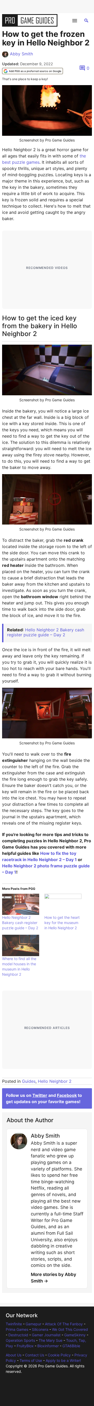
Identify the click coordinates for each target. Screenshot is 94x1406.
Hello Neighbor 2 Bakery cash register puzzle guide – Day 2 (45, 632)
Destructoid (18, 1335)
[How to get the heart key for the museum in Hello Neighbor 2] (62, 904)
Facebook (67, 1095)
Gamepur (33, 1324)
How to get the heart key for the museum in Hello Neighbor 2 (62, 922)
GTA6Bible (71, 1346)
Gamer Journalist (46, 1335)
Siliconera (40, 1329)
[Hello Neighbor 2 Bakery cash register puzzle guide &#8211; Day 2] (20, 904)
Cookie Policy (59, 1355)
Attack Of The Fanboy (64, 1324)
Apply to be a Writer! (63, 1360)
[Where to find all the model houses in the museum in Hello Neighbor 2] (20, 945)
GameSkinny (75, 1335)
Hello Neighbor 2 (55, 1081)
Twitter (39, 1095)
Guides (29, 1081)
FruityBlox (25, 1346)
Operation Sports (20, 1340)
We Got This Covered (70, 1329)
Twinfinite (14, 1324)
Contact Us (34, 1355)
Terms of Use (31, 1360)
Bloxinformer (48, 1346)
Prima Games (17, 1329)
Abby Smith (21, 53)
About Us (13, 1355)
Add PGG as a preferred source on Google (35, 71)
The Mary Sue (50, 1340)
